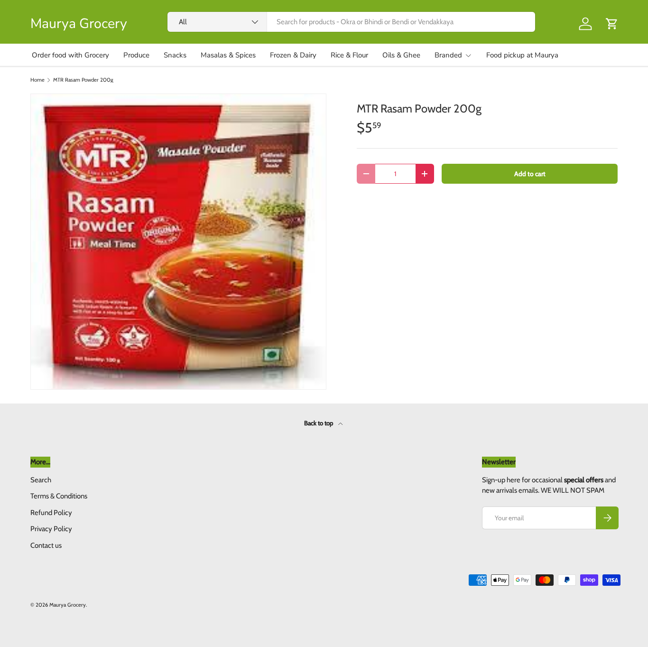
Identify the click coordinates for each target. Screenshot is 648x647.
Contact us (46, 545)
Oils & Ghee (401, 55)
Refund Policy (51, 512)
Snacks (175, 55)
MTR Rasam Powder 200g (83, 80)
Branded (448, 55)
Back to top (319, 423)
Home (37, 80)
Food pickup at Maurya (522, 55)
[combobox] (351, 22)
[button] (612, 23)
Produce (136, 55)
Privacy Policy (51, 529)
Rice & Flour (349, 55)
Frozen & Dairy (293, 55)
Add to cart (530, 174)
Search (40, 480)
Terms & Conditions (58, 496)
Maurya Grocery (67, 604)
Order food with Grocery (70, 55)
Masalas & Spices (228, 55)
